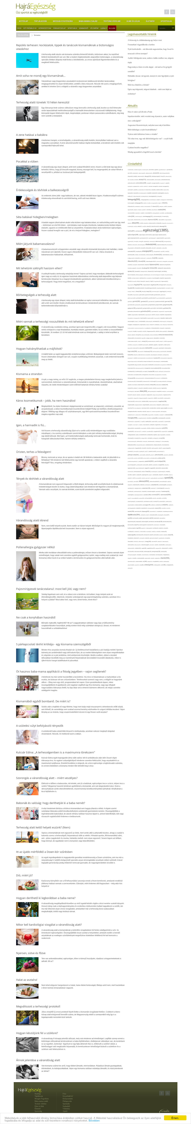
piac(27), (153, 454)
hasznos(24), (157, 318)
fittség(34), (143, 281)
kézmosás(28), (164, 358)
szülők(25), (171, 504)
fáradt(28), (139, 268)
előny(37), (154, 248)
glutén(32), (163, 294)
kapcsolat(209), (133, 351)
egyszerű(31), (131, 241)
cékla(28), (161, 206)
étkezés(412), (133, 261)
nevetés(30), (144, 428)
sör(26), (143, 478)
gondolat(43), (145, 298)
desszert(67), (162, 219)
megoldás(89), (146, 404)
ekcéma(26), (152, 241)
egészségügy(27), (153, 238)
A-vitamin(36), (131, 169)
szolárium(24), (169, 501)
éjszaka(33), (147, 241)
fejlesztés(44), (167, 268)
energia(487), (148, 251)
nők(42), (153, 428)
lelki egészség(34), (152, 391)
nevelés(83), (138, 428)
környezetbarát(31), (140, 378)
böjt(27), (160, 203)
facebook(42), (141, 264)
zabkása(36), (166, 561)
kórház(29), (161, 371)
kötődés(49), (164, 378)
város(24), (152, 544)
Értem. (175, 1118)
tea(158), (130, 518)
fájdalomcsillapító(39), (165, 264)
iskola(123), (145, 341)
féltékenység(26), (140, 274)
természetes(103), (167, 521)
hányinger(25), (136, 318)
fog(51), (152, 281)
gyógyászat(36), (144, 304)
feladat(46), (138, 271)
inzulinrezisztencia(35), (133, 341)
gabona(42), (142, 294)
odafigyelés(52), (132, 434)
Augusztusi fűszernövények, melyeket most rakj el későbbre (149, 125)
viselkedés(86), (141, 558)
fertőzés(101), (143, 278)
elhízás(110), (138, 248)
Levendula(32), (170, 391)
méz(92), (144, 411)
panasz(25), (136, 451)
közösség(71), (153, 381)
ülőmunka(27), (141, 541)
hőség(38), (162, 328)
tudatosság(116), (132, 534)
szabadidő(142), (155, 484)
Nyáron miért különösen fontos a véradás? (143, 134)
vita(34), (153, 558)
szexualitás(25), (135, 498)
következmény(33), (132, 381)
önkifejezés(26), (131, 448)
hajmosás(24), (148, 314)
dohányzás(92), (152, 223)
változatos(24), (137, 544)
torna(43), (166, 528)
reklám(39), (158, 468)
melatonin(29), (153, 404)
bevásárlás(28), (152, 199)
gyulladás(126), (167, 308)
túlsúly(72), (147, 534)
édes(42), (149, 226)
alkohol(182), (156, 173)
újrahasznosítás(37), (154, 538)
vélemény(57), (165, 548)
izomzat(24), (135, 344)
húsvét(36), (140, 331)
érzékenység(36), (150, 254)
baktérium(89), (159, 189)
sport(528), (169, 478)
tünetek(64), (131, 538)
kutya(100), (130, 388)
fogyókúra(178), (155, 284)
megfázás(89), (131, 404)
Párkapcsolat (59, 28)
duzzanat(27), (170, 223)
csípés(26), (137, 213)
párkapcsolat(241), (134, 455)
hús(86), (135, 331)
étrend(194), (142, 261)
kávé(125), (130, 354)
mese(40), (139, 411)
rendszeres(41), (138, 471)
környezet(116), (132, 378)
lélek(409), (144, 391)
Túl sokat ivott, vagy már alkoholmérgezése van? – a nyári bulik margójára (150, 141)
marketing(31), (167, 398)
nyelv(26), (144, 431)
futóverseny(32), (156, 291)
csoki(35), (142, 213)
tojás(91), (161, 528)
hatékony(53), (168, 318)
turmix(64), (156, 534)
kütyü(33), (141, 388)
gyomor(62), (154, 308)
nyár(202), (165, 428)
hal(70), (154, 314)
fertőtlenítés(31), (136, 278)
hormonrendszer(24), (139, 328)
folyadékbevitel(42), (140, 288)
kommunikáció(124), (156, 368)
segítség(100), (145, 474)
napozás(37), (161, 421)
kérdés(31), (160, 354)
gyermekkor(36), (131, 304)
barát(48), (149, 193)
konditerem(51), (131, 371)
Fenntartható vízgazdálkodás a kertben (141, 45)
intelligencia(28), (150, 338)
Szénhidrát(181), (165, 491)
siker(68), (166, 474)
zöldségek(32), (157, 564)
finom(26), (134, 281)
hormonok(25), (131, 328)
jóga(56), (156, 344)
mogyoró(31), (151, 414)
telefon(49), (157, 518)
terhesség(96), (145, 521)
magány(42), (149, 394)
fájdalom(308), (155, 264)
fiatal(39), (162, 278)
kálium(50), (142, 348)
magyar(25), (136, 398)
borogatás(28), (154, 203)
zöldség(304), (149, 565)
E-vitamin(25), (131, 226)
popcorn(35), (131, 458)
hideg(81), (130, 324)
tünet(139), (170, 534)
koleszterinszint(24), (139, 368)
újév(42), (147, 538)
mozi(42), (149, 418)
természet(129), (159, 521)
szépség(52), (131, 494)
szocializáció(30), (140, 501)
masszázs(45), (131, 401)
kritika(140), (153, 384)
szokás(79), (156, 501)
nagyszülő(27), (137, 421)
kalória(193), (149, 348)
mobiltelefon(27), (131, 414)
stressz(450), (144, 481)
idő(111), (158, 331)
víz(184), (145, 561)
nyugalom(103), (157, 431)
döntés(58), (159, 223)
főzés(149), (139, 291)
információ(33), (138, 338)
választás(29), (165, 541)
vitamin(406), (165, 558)
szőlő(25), (153, 504)
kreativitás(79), (141, 384)
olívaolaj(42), (131, 438)
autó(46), (136, 189)
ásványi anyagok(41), (164, 186)
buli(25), (142, 206)
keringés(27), (131, 358)
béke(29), (166, 193)
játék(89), (151, 344)
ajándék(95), (170, 169)
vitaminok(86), (139, 561)
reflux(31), (167, 464)
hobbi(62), (157, 324)
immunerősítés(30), (145, 334)
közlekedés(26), (146, 381)
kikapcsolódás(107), (148, 361)
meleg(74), (159, 404)
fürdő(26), (169, 291)
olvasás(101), (137, 438)
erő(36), (137, 254)
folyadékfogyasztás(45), (151, 288)
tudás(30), (158, 531)
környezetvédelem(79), (150, 378)
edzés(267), (131, 231)
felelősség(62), (158, 271)
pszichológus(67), (132, 464)
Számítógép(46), (161, 488)
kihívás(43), (140, 361)
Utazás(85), (131, 541)
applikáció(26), (136, 186)
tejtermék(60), (146, 518)
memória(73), (131, 408)
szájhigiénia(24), (138, 488)
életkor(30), (135, 244)
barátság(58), (161, 193)
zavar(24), (137, 564)
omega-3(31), (144, 438)
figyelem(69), (168, 278)
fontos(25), (168, 288)
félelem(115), (151, 271)
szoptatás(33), (131, 504)
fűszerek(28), (136, 294)
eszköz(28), (149, 258)
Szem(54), (144, 491)
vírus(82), (134, 558)
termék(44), (152, 521)
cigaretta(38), (131, 209)
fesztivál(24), (149, 278)
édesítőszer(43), (155, 226)
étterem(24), (159, 261)
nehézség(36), (164, 424)
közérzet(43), (139, 381)
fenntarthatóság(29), (156, 274)
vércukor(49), (131, 551)
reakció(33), (155, 464)
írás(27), (140, 341)
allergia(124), (148, 176)
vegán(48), (144, 548)
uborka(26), (142, 538)
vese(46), (139, 554)
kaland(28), (130, 348)
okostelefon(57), (143, 434)
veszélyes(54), (159, 554)
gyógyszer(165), (132, 308)
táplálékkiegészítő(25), (168, 511)
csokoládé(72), (148, 213)
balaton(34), (166, 189)
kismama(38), (145, 364)
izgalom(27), (170, 341)
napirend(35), (155, 421)
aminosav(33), (158, 179)
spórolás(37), (161, 478)
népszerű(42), (131, 428)
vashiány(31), (168, 544)
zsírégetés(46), (169, 564)
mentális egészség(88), (162, 408)
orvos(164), (162, 438)
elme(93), (143, 248)
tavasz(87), (167, 515)
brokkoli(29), (138, 206)
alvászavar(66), (151, 179)
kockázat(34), (157, 364)
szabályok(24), (131, 488)
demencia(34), (144, 219)
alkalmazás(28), (149, 173)
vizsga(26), (150, 561)
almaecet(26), (168, 176)
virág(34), (130, 558)
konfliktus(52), (139, 371)
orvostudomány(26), (132, 441)
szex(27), (130, 498)
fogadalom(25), (157, 281)
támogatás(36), (151, 508)
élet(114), (130, 244)
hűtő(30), (145, 331)
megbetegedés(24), (153, 401)
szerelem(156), (147, 494)
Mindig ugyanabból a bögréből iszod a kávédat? (144, 152)
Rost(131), (148, 471)
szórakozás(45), (138, 504)
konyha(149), (151, 371)
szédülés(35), (131, 491)
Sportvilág (166, 21)
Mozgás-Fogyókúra (63, 21)
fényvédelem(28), (169, 274)
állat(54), (135, 176)
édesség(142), (163, 226)
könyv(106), (152, 374)
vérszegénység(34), (132, 554)
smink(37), (130, 478)
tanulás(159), (131, 511)
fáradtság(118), (146, 268)
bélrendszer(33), (137, 196)
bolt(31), (145, 203)
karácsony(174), (148, 351)
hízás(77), (152, 324)
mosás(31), (156, 414)
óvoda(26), (145, 441)
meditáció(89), (145, 401)
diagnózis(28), (168, 219)
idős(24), (130, 334)
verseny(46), (164, 551)
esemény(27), (143, 258)
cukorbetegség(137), (148, 216)
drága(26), (164, 223)
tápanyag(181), (146, 511)
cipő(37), (144, 209)
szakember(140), (146, 488)
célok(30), (170, 206)
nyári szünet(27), (138, 431)
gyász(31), (130, 301)
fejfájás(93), (161, 268)
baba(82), (153, 189)
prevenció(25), (146, 458)
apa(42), (168, 183)
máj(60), (156, 398)
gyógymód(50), (159, 304)
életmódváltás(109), (162, 244)
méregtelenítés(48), (132, 411)
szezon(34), (142, 498)
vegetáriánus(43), (151, 548)
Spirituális (72, 28)
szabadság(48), (163, 484)
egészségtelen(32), (144, 238)
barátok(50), (155, 193)
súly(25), (169, 481)
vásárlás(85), (162, 544)
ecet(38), (144, 226)
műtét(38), (168, 418)
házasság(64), (131, 321)
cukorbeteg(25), (139, 216)
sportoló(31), (131, 481)
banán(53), (136, 193)
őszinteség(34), (155, 448)
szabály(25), (169, 484)
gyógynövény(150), (167, 304)
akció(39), (130, 173)
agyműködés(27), (163, 169)
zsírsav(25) (130, 568)
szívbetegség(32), (132, 501)
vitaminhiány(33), (131, 561)
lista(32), (135, 394)
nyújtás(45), (170, 431)
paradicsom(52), (153, 451)
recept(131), (161, 465)
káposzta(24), (141, 351)
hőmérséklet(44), (155, 328)
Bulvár (112, 28)
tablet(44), (138, 508)
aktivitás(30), (136, 173)
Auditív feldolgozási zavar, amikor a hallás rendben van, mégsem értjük (151, 60)
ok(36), (137, 434)
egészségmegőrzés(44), (134, 238)
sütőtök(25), (148, 484)
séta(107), (161, 474)
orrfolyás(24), (156, 438)
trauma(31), (149, 531)
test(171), (136, 525)
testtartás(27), (157, 524)
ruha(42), (168, 471)
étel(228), (155, 258)
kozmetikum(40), (138, 374)
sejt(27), (151, 474)
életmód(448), (151, 244)
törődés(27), (137, 531)
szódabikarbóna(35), (148, 501)
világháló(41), (166, 554)
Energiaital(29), (157, 251)
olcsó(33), (168, 434)
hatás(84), (162, 318)
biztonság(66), (131, 203)
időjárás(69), (171, 331)
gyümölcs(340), (146, 311)
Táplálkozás (40, 21)
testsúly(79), (150, 524)
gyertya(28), (138, 304)
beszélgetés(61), (153, 196)
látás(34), (150, 388)
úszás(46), (167, 538)
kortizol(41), (131, 374)
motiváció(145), (169, 414)
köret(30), (164, 374)
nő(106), (149, 428)
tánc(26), (168, 508)
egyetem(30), (167, 238)
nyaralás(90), (131, 431)
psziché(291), (150, 461)
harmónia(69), (143, 318)
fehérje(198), (154, 268)
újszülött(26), (162, 538)
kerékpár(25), (166, 354)
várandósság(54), (145, 544)
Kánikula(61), (168, 348)
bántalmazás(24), (143, 193)
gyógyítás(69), (151, 304)
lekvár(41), (137, 391)
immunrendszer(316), (165, 335)
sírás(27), (171, 474)
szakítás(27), (154, 488)
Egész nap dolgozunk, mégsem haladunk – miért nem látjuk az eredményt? (149, 91)
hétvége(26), (170, 321)
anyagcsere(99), (156, 183)
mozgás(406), (133, 418)
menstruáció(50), (145, 408)
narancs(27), (136, 424)
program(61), (142, 461)
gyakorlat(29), (169, 298)
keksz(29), (135, 354)
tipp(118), (138, 528)
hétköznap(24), (163, 321)
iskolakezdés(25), (152, 341)
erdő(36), (167, 251)
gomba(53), (139, 298)
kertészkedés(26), (142, 358)
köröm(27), (158, 378)
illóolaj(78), (138, 334)
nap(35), (143, 421)
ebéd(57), (140, 226)
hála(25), (158, 314)
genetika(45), (157, 294)
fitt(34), (139, 281)
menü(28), (170, 408)
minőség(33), (164, 411)
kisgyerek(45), (131, 364)
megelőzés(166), (162, 401)
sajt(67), (134, 474)
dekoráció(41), (137, 219)
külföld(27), (136, 388)
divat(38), (146, 223)
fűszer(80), (130, 294)
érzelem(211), (158, 254)
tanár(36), (164, 508)
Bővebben (94, 1120)
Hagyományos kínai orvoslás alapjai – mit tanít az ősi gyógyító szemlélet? (150, 69)
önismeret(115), (165, 445)
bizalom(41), (170, 199)
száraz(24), (167, 488)
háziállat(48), (142, 321)
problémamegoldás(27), (133, 461)
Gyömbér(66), (160, 308)
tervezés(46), (131, 524)
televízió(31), (162, 518)
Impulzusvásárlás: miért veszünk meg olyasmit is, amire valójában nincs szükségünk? (151, 118)
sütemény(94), (136, 484)
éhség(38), (141, 241)
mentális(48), (153, 408)
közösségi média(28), (162, 381)
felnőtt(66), (164, 271)
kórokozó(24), (167, 371)
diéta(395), (136, 223)
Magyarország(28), (143, 398)
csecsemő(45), (131, 213)
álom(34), (136, 179)
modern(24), (138, 414)
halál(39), (162, 314)
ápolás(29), (130, 186)
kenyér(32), (148, 354)
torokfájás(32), (131, 531)
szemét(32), (158, 491)
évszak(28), (135, 264)
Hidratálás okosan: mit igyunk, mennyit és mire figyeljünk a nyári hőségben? (151, 78)
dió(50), (142, 223)
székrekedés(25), (138, 491)
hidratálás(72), (136, 324)
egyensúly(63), (160, 238)
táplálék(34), (160, 511)
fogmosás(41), (164, 281)
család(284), (162, 209)
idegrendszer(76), (151, 331)
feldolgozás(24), (144, 271)
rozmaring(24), (154, 471)
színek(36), (159, 498)
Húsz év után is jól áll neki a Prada (140, 112)
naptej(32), (130, 424)
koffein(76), (169, 364)
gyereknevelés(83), (160, 301)
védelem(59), (138, 548)
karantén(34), (163, 351)
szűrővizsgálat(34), (132, 508)
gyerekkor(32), (152, 301)
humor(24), (130, 331)
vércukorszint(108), (139, 551)
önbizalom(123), (132, 445)
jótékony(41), (167, 344)
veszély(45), (152, 554)
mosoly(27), (162, 414)
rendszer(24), (131, 471)
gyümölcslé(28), (155, 311)
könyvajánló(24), (158, 374)
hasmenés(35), (150, 318)
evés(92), (130, 264)
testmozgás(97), (143, 525)
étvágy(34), (165, 261)
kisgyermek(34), (138, 364)
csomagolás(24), (156, 213)
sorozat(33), (139, 478)
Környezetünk (45, 28)
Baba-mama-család (88, 21)
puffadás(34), (140, 464)
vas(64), (157, 544)
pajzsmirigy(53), (167, 448)
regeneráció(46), (132, 468)
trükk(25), (154, 531)
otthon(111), (140, 441)
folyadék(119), (131, 288)
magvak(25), (131, 398)
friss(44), (144, 291)
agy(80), (156, 169)
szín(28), (155, 498)
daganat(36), (131, 219)
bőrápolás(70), (131, 206)
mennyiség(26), (137, 408)
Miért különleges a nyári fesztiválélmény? (142, 130)
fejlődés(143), (131, 271)
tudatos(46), (164, 531)
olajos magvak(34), (161, 434)
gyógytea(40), (139, 308)
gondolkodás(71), (152, 298)
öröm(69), (144, 448)
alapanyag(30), (142, 173)
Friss (19, 28)
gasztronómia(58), (149, 294)
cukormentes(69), (157, 216)
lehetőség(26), (131, 391)
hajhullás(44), (141, 314)
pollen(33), (170, 454)
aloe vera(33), (131, 179)
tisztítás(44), (156, 528)
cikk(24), (136, 209)
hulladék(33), (168, 328)
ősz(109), (149, 448)
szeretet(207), (156, 494)
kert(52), (136, 358)
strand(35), (136, 481)
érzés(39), (137, 258)
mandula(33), (161, 398)
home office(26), (163, 324)
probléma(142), (161, 458)
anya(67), (149, 183)
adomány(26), (145, 169)
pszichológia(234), (160, 461)
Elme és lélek (133, 21)
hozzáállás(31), (147, 328)
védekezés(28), (131, 548)
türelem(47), (137, 538)
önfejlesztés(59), (158, 444)
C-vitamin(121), (155, 206)
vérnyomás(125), (156, 551)
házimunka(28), (149, 321)
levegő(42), (159, 391)
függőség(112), (163, 291)
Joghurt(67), (161, 344)
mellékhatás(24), (165, 404)
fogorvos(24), (131, 284)
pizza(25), (166, 454)
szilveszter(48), (149, 498)
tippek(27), (143, 528)
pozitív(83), (140, 458)
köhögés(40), (145, 374)
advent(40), (151, 169)
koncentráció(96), (166, 368)
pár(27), (147, 451)
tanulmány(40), (138, 511)
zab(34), (161, 561)
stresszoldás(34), (163, 481)
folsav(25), (169, 284)
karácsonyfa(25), (156, 351)
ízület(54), (140, 344)
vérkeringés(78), (148, 551)
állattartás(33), (141, 176)
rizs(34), (143, 471)
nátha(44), (152, 424)
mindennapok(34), (156, 411)
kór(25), (157, 371)
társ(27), (148, 514)
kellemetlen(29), (141, 354)
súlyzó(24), (130, 484)
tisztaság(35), (149, 528)
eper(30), (163, 251)
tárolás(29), (143, 514)
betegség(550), (134, 199)
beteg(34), (159, 196)
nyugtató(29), (164, 431)
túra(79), (152, 534)
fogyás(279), (138, 284)
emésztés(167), (132, 251)
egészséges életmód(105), (145, 234)
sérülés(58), (156, 474)
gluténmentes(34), (132, 298)
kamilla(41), (162, 348)
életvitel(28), (169, 244)
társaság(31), (161, 514)
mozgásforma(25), (142, 418)
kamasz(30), (156, 348)
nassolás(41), (146, 424)
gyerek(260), (137, 301)
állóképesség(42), (156, 176)
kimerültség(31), (157, 361)
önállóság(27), (158, 441)
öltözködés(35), (151, 441)
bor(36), (149, 203)
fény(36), (163, 274)
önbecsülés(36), (165, 441)
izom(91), (130, 344)
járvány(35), (146, 344)
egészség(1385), (156, 230)
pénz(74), (148, 454)
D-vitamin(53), (165, 216)
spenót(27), (148, 478)
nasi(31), (141, 424)
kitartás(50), (151, 364)
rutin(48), (130, 474)
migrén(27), (149, 411)
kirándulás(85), (164, 361)
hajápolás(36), (135, 314)
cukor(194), (131, 216)
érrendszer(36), (142, 254)
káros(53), (169, 351)
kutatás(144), (165, 384)
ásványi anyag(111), (154, 186)
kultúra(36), (159, 384)
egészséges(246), (133, 234)
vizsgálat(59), (156, 561)
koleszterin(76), (131, 368)
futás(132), (149, 291)
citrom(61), (149, 209)
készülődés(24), (150, 358)
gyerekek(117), (145, 301)
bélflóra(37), (130, 196)
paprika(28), (142, 451)
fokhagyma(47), (163, 284)
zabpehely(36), (131, 564)
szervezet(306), (166, 494)
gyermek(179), (168, 301)
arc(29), (142, 186)
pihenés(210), (159, 455)
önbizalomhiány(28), (140, 444)
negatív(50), (158, 424)
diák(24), (130, 223)
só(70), (134, 478)
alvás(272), (143, 179)
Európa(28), (170, 261)
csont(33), (162, 213)
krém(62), (147, 384)
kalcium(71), (136, 348)
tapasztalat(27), (153, 511)
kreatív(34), (135, 384)
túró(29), (161, 534)
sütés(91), (142, 484)
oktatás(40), (150, 434)
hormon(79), (170, 324)
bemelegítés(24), (145, 196)
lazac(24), (159, 388)
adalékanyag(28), (138, 169)
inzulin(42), (162, 338)
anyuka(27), (163, 183)
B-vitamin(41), (147, 189)
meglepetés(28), (139, 404)
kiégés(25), (169, 358)
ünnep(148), (148, 541)
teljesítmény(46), (132, 521)
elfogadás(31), (131, 248)
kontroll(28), (145, 371)
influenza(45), (131, 338)
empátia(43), (139, 251)
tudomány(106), (140, 534)
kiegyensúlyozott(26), (132, 361)
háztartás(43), (156, 321)
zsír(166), (163, 565)
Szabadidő (83, 28)
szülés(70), (158, 504)
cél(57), (166, 206)
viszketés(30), (148, 558)
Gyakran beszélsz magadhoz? (138, 148)
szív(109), (164, 498)
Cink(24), (140, 209)
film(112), (130, 281)
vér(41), (170, 548)
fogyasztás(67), (147, 284)
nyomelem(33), (150, 431)
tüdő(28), (165, 534)
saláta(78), (139, 474)
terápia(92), (139, 521)
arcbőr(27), (146, 186)
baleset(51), (131, 193)
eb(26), (136, 226)
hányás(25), (130, 318)
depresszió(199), (153, 219)
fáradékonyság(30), (132, 268)
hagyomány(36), (168, 311)
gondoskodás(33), (161, 298)
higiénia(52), (143, 324)
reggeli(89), (153, 468)
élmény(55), (149, 248)
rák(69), (151, 464)
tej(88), (141, 518)
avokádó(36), (141, 189)
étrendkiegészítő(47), (151, 261)
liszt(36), (139, 394)
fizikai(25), (148, 281)
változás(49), (131, 544)
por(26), (136, 458)
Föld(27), (134, 291)
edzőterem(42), (139, 231)
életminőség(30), (141, 244)
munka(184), (154, 418)
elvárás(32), (159, 248)
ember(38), (164, 248)
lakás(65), (145, 388)
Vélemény (94, 28)
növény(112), (158, 428)
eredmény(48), (131, 254)
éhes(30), (136, 241)
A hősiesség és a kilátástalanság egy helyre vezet (145, 40)
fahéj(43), (147, 264)
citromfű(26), (155, 209)
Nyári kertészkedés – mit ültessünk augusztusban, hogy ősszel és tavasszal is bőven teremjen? (151, 51)
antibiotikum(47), (132, 183)
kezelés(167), (157, 358)
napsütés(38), (167, 421)
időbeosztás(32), (164, 331)
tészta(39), (162, 524)
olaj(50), (155, 434)
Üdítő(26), (136, 541)
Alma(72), (163, 176)
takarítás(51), (144, 508)
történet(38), (143, 531)
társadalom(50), (154, 514)
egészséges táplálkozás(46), (159, 234)
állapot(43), (130, 176)
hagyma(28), (162, 311)
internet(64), (157, 338)
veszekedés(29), (145, 554)
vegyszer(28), (158, 548)
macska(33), (143, 394)
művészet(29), (131, 421)
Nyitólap (23, 21)
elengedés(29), (167, 241)
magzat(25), (151, 398)
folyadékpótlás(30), (161, 288)
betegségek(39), (145, 199)
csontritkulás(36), (168, 213)
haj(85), (130, 314)
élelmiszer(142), (159, 241)
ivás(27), (162, 341)
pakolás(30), (131, 451)
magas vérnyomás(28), (158, 394)
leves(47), (130, 394)
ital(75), (158, 341)
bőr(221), (165, 203)
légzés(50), (164, 388)
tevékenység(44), (132, 528)
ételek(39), (160, 258)
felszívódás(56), (132, 274)
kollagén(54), (147, 368)
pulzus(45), (146, 464)
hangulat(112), (168, 314)
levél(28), (164, 391)
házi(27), (137, 321)
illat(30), (134, 334)
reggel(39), (147, 468)
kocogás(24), (163, 364)
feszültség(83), (156, 278)
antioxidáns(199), (141, 183)
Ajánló (104, 28)
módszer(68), (144, 414)
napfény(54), (148, 421)
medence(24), (138, 401)
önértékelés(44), (149, 444)
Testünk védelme (112, 21)
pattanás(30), (143, 454)
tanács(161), (158, 508)
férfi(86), (130, 278)
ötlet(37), (161, 448)
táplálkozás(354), (134, 515)
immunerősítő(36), (154, 334)
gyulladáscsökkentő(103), (134, 311)
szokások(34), (162, 501)
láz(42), (155, 388)
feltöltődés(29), (147, 274)
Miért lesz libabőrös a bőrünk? (138, 85)
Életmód (150, 21)
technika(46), (136, 518)
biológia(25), (164, 199)
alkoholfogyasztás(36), (165, 173)
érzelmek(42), (166, 254)
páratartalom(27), (161, 451)
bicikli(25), (158, 199)
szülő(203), (165, 505)
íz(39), (165, 341)
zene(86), (142, 565)
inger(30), (143, 338)
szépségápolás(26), (138, 494)
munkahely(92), (162, 418)
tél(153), (152, 518)
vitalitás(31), (157, 558)
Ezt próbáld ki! (30, 28)
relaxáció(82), (164, 468)
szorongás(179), (147, 505)
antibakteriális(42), (165, 179)
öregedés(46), (138, 448)
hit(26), (148, 324)
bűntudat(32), (147, 206)
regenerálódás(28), (140, 468)
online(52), (150, 438)
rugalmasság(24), (162, 471)
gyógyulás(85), (147, 308)
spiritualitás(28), (154, 478)
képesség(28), (154, 354)
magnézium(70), (167, 394)
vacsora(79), (154, 541)
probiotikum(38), (154, 458)
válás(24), (160, 541)
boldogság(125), (139, 203)
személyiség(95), (151, 491)
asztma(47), (131, 189)
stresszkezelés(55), (155, 481)
